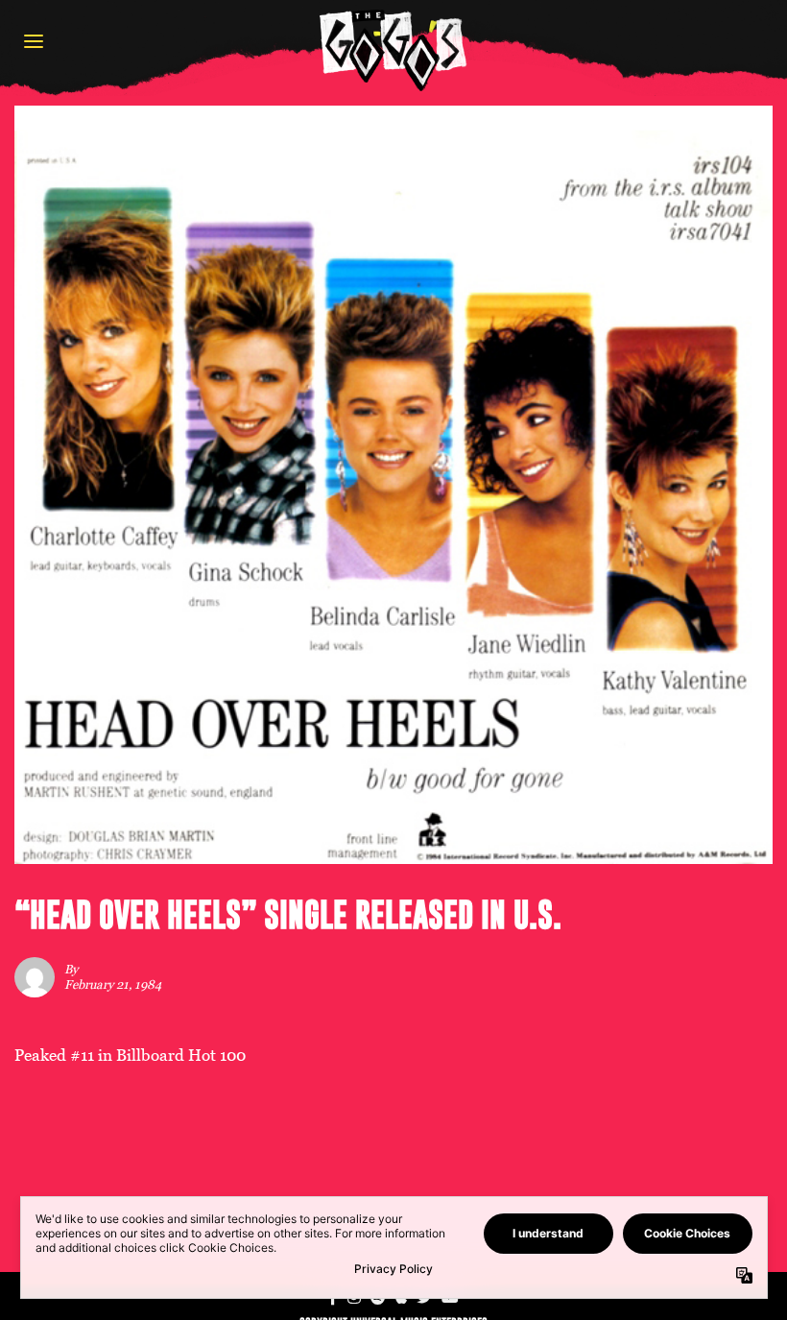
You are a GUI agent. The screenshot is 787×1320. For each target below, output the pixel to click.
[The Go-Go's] (393, 49)
